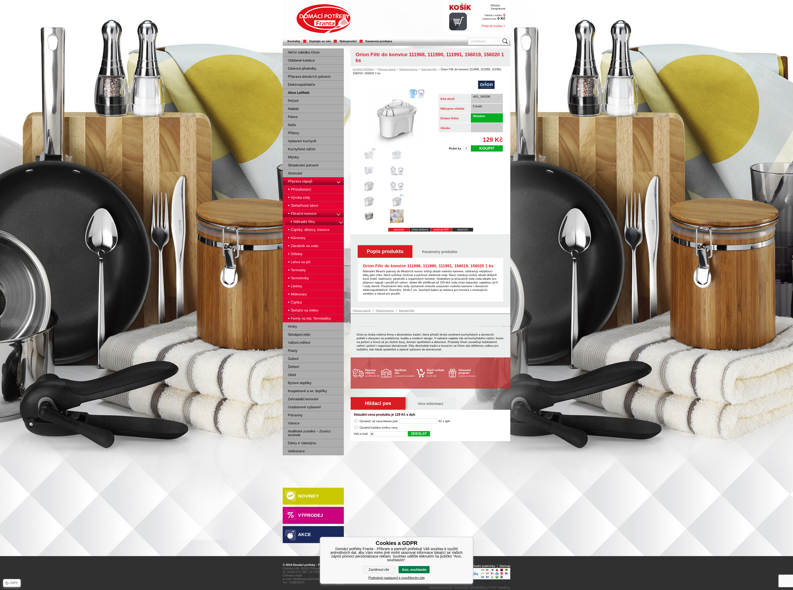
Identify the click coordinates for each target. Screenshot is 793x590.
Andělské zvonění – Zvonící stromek (309, 433)
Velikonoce (296, 451)
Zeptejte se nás (320, 41)
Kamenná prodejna (379, 41)
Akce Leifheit (298, 93)
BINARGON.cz (478, 587)
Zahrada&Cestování (303, 399)
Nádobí (293, 109)
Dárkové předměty (302, 68)
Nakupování (348, 41)
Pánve (293, 117)
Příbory (293, 133)
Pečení (293, 101)
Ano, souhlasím (414, 569)
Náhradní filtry (429, 69)
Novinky (308, 496)
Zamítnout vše (379, 569)
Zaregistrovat (498, 8)
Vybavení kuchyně (302, 141)
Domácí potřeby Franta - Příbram (323, 18)
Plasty (293, 351)
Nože (292, 125)
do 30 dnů (435, 373)
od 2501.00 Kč (372, 373)
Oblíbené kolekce (301, 60)
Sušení (293, 359)
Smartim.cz (504, 587)
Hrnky (292, 326)
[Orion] (486, 85)
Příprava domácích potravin (309, 77)
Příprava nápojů (300, 181)
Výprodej (310, 515)
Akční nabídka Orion (303, 52)
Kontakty (293, 41)
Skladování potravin (303, 165)
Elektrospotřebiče (301, 85)
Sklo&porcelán (299, 335)
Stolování (295, 173)
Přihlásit (495, 5)
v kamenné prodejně (404, 373)
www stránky (462, 587)
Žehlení (293, 367)
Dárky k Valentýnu (302, 443)
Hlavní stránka (363, 69)
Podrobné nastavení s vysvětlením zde (396, 578)
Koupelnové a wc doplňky (307, 391)
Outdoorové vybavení (304, 407)
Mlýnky (293, 157)
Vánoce (293, 423)
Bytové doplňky (300, 383)
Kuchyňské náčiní (301, 149)
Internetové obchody (440, 587)
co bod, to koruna (466, 373)
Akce (304, 534)
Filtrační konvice (408, 69)
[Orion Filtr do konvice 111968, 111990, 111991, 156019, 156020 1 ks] (396, 145)
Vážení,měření (299, 343)
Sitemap (504, 566)
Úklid (292, 375)
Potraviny (295, 415)
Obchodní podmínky (481, 566)
